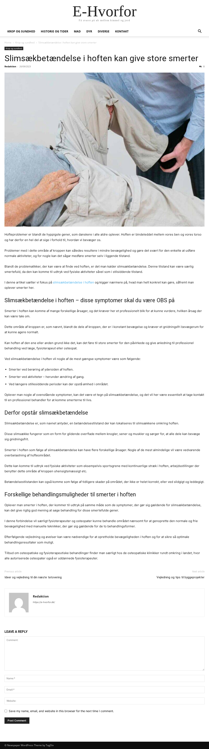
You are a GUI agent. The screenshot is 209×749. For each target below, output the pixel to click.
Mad (77, 31)
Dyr (89, 31)
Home (7, 42)
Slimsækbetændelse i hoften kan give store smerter (101, 58)
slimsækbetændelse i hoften (73, 282)
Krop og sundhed (21, 31)
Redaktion (10, 66)
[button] (200, 32)
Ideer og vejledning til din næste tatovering (33, 577)
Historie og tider (54, 31)
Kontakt (122, 31)
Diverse (103, 31)
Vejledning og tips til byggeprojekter (181, 577)
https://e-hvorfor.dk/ (44, 602)
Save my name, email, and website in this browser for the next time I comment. (61, 711)
